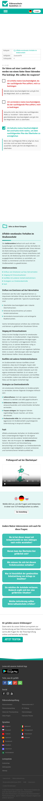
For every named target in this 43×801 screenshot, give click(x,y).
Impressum (31, 782)
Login (37, 11)
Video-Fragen (6, 716)
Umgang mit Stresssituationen (15, 275)
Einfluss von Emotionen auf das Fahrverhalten (20, 272)
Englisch (7, 726)
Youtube (11, 693)
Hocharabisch (9, 752)
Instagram (7, 693)
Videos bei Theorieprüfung (10, 712)
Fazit (5, 284)
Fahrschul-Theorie (27, 716)
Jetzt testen (13, 639)
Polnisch (27, 737)
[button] (5, 683)
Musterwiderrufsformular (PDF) (12, 782)
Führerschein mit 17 (28, 704)
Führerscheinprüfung (8, 708)
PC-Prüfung (25, 708)
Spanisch (8, 737)
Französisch (28, 734)
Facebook (4, 693)
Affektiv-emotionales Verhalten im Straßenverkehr (26, 52)
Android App (6, 763)
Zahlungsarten (6, 767)
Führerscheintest (7, 704)
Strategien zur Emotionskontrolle (16, 281)
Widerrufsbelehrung (18, 778)
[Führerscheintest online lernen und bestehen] (12, 3)
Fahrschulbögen (27, 712)
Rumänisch (8, 741)
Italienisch (28, 726)
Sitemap (4, 770)
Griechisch (8, 749)
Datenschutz (6, 778)
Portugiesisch (29, 730)
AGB (24, 782)
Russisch (8, 730)
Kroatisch (8, 745)
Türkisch (7, 734)
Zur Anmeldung (21, 512)
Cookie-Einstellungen (9, 786)
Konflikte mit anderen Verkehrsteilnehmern (20, 278)
